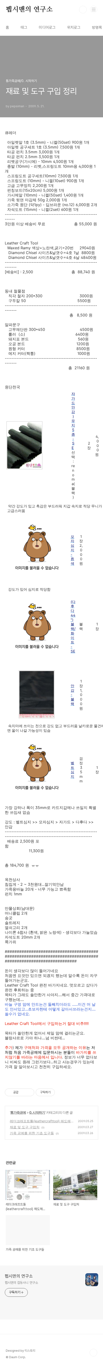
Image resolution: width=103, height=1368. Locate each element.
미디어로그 (47, 27)
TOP (93, 1352)
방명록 (97, 27)
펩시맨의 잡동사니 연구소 (21, 1283)
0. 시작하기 (37, 1112)
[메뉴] (93, 9)
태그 (24, 27)
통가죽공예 (18, 1112)
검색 (82, 9)
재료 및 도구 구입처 (25, 1127)
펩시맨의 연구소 (29, 9)
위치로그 (73, 27)
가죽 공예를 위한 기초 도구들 (32, 1133)
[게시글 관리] (29, 1092)
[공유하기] (23, 1092)
